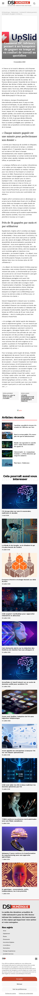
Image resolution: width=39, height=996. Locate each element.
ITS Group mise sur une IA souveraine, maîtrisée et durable (16, 512)
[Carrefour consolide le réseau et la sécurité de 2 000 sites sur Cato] (7, 426)
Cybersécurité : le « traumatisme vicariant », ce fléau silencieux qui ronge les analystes (24, 453)
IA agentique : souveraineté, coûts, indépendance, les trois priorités (15, 890)
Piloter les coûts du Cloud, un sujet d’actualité (9, 397)
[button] (36, 959)
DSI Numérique (6, 12)
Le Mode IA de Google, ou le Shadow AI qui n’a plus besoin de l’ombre (18, 546)
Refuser (19, 984)
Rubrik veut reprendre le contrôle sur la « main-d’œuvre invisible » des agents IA (25, 444)
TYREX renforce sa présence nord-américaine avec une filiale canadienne (19, 820)
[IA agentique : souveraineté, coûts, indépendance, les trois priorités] (19, 875)
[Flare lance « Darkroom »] (7, 463)
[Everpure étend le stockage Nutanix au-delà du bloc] (19, 565)
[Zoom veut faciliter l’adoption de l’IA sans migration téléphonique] (19, 702)
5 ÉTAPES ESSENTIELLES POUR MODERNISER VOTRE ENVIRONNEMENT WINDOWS (27, 398)
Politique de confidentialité (26, 993)
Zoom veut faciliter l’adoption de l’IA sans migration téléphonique (18, 717)
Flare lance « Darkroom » (22, 463)
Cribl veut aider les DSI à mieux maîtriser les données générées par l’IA (19, 786)
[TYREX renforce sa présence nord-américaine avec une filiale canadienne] (19, 804)
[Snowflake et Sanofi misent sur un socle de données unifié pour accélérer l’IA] (19, 668)
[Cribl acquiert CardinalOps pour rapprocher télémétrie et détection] (19, 599)
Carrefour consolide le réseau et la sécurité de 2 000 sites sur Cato (25, 426)
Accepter (19, 979)
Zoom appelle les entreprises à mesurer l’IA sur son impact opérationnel (18, 751)
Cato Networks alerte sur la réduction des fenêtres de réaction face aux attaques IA (18, 649)
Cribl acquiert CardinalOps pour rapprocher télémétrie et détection (18, 615)
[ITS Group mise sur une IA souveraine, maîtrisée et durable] (19, 496)
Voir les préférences (20, 989)
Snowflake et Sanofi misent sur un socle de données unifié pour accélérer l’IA (18, 683)
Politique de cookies (10, 993)
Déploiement (14, 12)
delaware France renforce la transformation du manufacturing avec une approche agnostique (18, 855)
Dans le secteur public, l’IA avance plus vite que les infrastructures (25, 435)
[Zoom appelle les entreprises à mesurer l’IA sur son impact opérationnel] (19, 736)
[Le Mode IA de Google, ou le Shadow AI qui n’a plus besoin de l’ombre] (19, 531)
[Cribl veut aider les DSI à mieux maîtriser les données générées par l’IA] (19, 770)
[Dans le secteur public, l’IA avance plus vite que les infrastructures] (7, 435)
